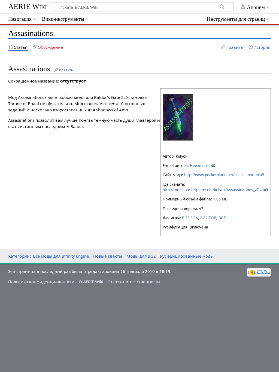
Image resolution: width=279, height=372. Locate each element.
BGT (222, 217)
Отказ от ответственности (133, 281)
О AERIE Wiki (91, 281)
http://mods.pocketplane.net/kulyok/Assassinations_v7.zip (214, 189)
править (66, 70)
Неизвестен (201, 165)
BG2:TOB (208, 217)
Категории (19, 256)
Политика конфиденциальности (41, 281)
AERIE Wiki (27, 6)
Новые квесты (107, 256)
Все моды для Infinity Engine (61, 256)
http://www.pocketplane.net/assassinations (222, 174)
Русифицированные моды (187, 256)
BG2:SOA (190, 217)
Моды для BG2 (141, 256)
